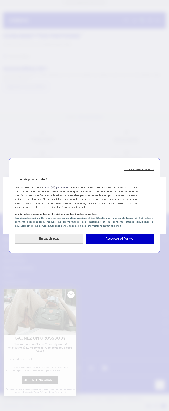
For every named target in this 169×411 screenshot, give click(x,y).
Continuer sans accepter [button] (139, 169)
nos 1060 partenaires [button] (57, 187)
